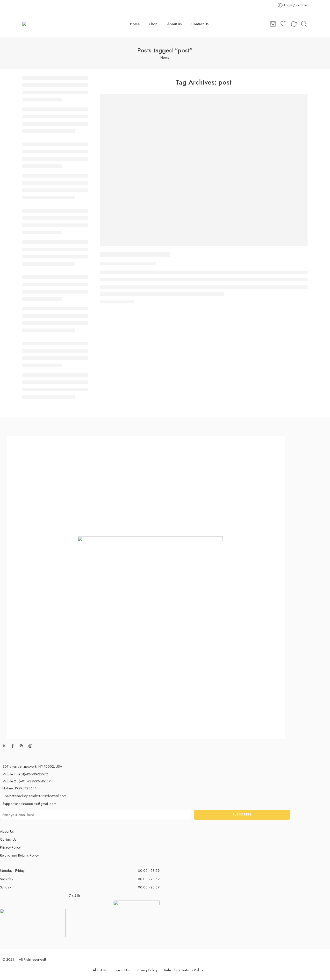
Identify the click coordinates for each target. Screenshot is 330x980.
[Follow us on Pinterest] (21, 746)
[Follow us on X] (4, 746)
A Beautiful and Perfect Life (135, 254)
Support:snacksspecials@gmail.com (29, 803)
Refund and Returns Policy (19, 855)
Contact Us (199, 23)
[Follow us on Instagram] (30, 746)
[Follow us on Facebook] (12, 746)
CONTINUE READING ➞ (117, 302)
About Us (174, 23)
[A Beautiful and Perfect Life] (204, 170)
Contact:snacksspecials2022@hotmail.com (34, 795)
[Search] (304, 24)
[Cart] (273, 24)
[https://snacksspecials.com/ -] (45, 24)
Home (135, 23)
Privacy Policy (10, 847)
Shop (153, 23)
